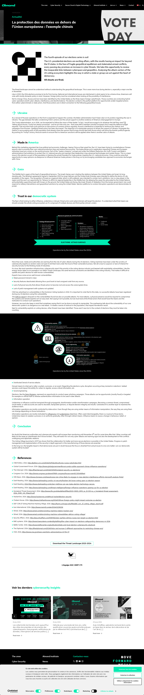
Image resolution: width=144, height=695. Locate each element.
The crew (16, 656)
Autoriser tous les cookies (128, 669)
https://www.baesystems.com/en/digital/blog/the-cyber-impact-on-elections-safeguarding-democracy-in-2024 (69, 521)
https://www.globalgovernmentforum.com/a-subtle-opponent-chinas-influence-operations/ (72, 466)
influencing (52, 414)
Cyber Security (19, 661)
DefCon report (20, 297)
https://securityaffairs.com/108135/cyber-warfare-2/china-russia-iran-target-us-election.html (64, 518)
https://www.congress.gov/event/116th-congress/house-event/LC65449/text (57, 473)
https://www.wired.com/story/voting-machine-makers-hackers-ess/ (48, 511)
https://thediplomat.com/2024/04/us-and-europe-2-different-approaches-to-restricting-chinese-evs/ (66, 528)
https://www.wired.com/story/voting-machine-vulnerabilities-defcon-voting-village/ (54, 514)
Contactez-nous (80, 656)
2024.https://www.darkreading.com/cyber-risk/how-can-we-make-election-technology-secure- (59, 484)
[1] (125, 123)
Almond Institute (51, 656)
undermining (64, 414)
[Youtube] (80, 661)
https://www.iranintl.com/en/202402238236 (47, 507)
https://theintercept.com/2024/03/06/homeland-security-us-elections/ (54, 470)
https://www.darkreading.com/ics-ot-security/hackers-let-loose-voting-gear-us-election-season (64, 481)
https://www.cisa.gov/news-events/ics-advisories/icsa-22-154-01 (45, 532)
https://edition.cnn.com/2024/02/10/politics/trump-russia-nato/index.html (54, 463)
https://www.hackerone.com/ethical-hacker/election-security (49, 497)
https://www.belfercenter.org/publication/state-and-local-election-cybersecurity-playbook (61, 525)
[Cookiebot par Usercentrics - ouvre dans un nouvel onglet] (12, 691)
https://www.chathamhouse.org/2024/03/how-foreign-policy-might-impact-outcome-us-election (65, 500)
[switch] (57, 691)
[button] (56, 5)
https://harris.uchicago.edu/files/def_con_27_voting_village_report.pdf (77, 504)
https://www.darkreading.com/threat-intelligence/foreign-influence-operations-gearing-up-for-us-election (68, 488)
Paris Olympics (30, 394)
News (45, 661)
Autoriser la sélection (127, 675)
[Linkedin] (77, 661)
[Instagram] (82, 661)
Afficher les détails (107, 691)
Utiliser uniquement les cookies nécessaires (127, 681)
